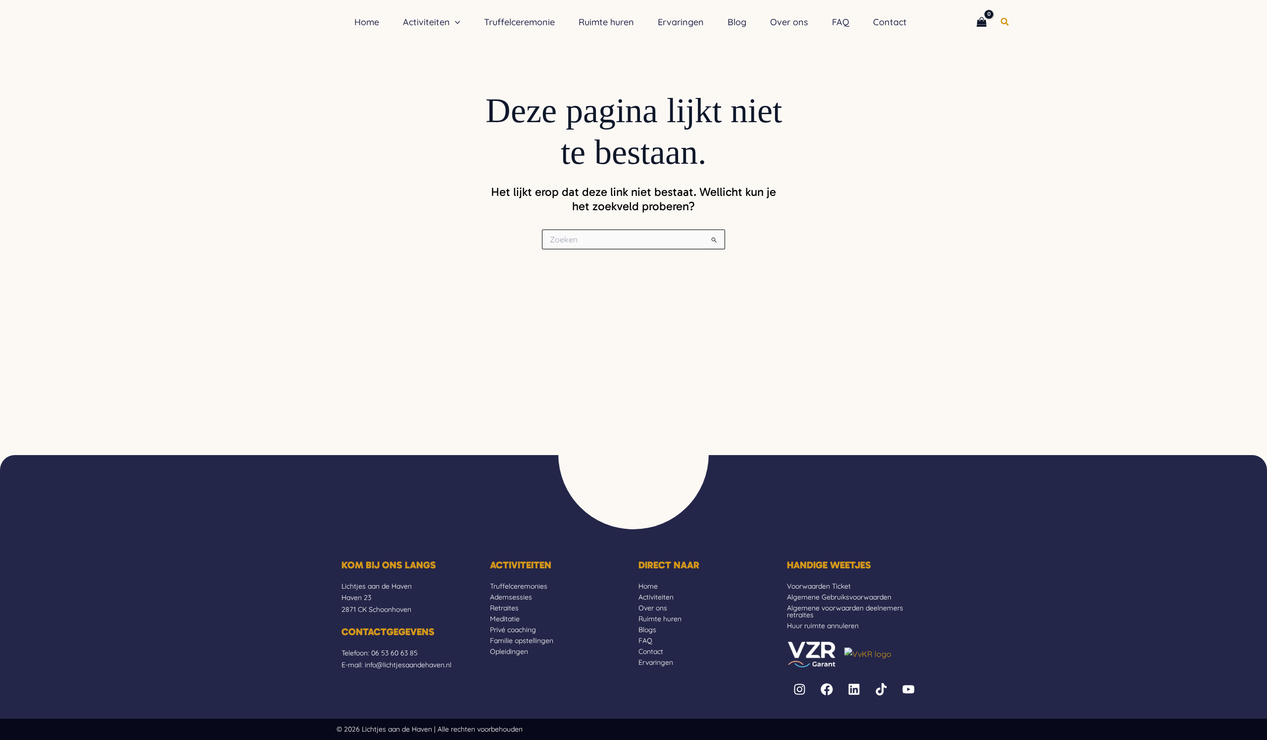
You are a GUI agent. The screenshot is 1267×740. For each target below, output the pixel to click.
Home (648, 586)
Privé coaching (513, 629)
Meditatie (505, 618)
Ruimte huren (660, 618)
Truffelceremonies (518, 586)
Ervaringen (655, 662)
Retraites (504, 607)
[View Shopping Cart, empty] (981, 22)
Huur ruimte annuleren (823, 625)
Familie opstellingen (521, 640)
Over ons (652, 607)
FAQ (645, 640)
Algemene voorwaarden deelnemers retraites (845, 611)
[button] (455, 22)
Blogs (647, 629)
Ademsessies (511, 597)
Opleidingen (509, 651)
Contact (650, 651)
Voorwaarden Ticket (819, 586)
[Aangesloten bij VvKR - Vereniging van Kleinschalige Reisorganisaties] (867, 653)
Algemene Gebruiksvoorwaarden (839, 597)
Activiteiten (656, 597)
